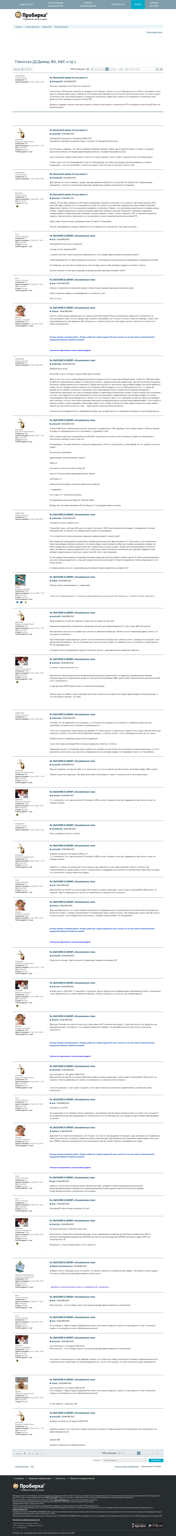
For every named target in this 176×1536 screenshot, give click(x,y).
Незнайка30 (19, 76)
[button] (88, 69)
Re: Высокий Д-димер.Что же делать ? (69, 77)
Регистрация (151, 32)
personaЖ (19, 140)
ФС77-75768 (52, 1497)
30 (26, 80)
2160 (27, 591)
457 (26, 144)
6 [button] (114, 69)
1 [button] (95, 69)
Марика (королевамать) (24, 1275)
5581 (27, 1279)
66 (26, 363)
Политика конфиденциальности (26, 1520)
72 (26, 238)
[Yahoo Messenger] (21, 602)
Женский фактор (61, 27)
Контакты (60, 1478)
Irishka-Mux (19, 359)
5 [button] (110, 69)
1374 (27, 671)
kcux (17, 234)
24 (26, 197)
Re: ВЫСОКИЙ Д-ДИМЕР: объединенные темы (72, 235)
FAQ (32, 1466)
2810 (27, 322)
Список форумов (32, 27)
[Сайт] (17, 602)
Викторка (19, 193)
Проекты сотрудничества (82, 1478)
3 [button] (103, 69)
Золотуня (19, 667)
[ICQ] (17, 206)
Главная (18, 27)
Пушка (17, 1392)
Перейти (97, 1460)
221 (26, 1396)
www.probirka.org (61, 1500)
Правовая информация (39, 1478)
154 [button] (120, 69)
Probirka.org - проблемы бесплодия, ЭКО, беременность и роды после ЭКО (44, 1533)
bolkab (17, 587)
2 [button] (99, 69)
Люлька (18, 318)
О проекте (19, 1478)
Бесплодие (46, 27)
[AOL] (25, 602)
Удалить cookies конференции (127, 1466)
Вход (160, 32)
